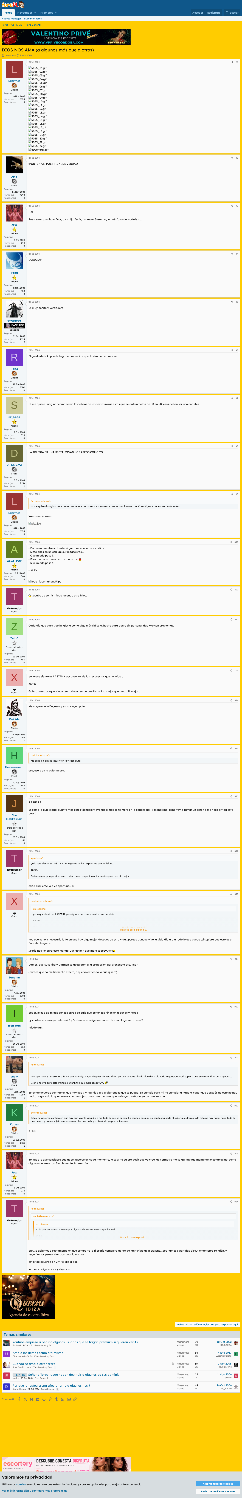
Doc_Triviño (226, 1388)
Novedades (24, 12)
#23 (236, 1153)
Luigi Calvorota (224, 1355)
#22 (236, 1105)
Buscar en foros (33, 18)
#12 (236, 619)
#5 (237, 302)
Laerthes (10, 55)
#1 (237, 62)
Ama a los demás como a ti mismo (38, 1353)
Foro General (41, 1378)
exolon (16, 1378)
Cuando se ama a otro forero (34, 1364)
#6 (237, 350)
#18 (236, 894)
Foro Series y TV (43, 1345)
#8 (237, 446)
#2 (237, 157)
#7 (237, 398)
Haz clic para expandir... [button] (133, 929)
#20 (236, 1006)
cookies (21, 1484)
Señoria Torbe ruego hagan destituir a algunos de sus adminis (73, 1374)
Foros (8, 12)
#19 (236, 958)
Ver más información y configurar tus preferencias (34, 1490)
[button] (35, 12)
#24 (236, 1201)
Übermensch (19, 1356)
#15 (236, 748)
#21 (236, 1057)
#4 (237, 253)
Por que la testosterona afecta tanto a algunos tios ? (51, 1385)
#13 (236, 670)
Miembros (46, 12)
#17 (236, 851)
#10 (236, 542)
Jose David (18, 1367)
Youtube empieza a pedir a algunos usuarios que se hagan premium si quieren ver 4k (75, 1342)
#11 (236, 589)
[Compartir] (232, 62)
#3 (237, 206)
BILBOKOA (226, 1345)
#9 (237, 494)
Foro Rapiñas (47, 1356)
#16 (236, 796)
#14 (236, 700)
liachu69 (17, 1345)
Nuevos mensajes (11, 18)
